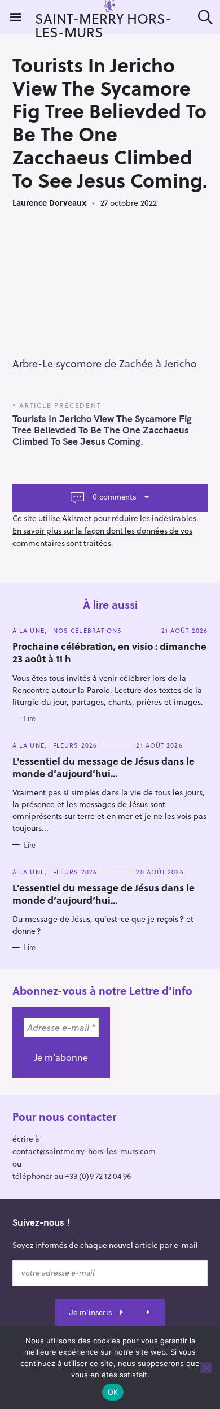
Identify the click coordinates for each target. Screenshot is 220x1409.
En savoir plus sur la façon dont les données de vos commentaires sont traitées (102, 536)
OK (113, 1392)
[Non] (206, 1367)
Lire (30, 718)
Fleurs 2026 (75, 745)
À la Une (28, 630)
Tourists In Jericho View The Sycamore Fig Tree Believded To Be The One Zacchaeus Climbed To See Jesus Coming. (102, 430)
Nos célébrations (87, 630)
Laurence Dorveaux (49, 203)
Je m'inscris (90, 1312)
